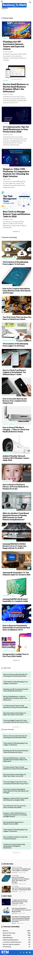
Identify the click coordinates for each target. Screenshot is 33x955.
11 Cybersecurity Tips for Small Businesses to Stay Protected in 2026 (16, 129)
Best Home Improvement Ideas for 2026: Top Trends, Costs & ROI (14, 713)
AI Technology (7, 285)
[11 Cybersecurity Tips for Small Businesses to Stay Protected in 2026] (16, 115)
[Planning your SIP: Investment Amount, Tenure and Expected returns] (16, 30)
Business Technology (9, 258)
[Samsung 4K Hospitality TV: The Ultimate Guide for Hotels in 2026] (16, 560)
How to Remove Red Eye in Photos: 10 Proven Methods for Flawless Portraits (16, 486)
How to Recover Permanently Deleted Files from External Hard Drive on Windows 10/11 (16, 627)
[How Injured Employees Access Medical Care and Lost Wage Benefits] (6, 910)
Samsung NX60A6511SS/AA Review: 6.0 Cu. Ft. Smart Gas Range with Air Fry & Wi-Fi (14, 546)
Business (5, 38)
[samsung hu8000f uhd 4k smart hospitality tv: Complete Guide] (16, 587)
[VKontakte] (26, 952)
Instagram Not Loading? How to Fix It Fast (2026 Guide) (16, 655)
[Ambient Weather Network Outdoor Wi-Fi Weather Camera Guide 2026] (16, 444)
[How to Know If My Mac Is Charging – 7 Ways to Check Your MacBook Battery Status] (16, 415)
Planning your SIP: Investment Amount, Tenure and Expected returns (13, 45)
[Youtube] (29, 952)
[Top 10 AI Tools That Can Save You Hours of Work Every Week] (16, 305)
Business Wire (14, 883)
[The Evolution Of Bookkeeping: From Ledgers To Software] (16, 250)
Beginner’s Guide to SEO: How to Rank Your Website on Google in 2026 (15, 799)
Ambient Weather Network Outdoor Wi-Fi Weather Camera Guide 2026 (16, 458)
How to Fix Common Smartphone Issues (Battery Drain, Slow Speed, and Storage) (17, 290)
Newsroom (14, 923)
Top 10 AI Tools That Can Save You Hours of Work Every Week (17, 318)
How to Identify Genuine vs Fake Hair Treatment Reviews (15, 837)
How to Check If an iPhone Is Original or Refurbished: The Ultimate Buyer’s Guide (14, 372)
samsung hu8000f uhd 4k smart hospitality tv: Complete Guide (15, 600)
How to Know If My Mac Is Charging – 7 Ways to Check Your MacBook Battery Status (16, 429)
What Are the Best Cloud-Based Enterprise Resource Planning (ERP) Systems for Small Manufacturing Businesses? (16, 516)
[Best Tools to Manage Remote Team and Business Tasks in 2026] (16, 200)
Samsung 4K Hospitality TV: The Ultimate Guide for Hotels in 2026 (16, 573)
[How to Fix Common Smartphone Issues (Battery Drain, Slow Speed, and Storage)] (16, 276)
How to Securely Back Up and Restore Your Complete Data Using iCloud (15, 401)
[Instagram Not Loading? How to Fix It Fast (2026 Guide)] (16, 642)
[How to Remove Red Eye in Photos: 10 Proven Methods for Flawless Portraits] (16, 472)
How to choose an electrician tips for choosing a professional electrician (15, 675)
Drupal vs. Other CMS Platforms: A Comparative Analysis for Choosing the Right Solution (16, 173)
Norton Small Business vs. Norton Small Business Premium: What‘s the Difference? (16, 88)
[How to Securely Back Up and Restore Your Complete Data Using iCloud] (16, 387)
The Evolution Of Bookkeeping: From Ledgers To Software (15, 263)
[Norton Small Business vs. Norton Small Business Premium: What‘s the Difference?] (16, 73)
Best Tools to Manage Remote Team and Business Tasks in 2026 (16, 214)
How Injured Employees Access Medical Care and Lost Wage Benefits (21, 910)
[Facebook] (20, 952)
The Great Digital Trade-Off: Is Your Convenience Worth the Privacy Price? (15, 721)
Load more (15, 231)
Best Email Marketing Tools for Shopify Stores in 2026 (13, 823)
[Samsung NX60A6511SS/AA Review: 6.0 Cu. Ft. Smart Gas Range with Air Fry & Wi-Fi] (16, 532)
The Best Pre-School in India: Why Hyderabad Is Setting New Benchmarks (14, 845)
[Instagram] (23, 952)
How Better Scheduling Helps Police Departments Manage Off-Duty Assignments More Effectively (21, 919)
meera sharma (15, 872)
